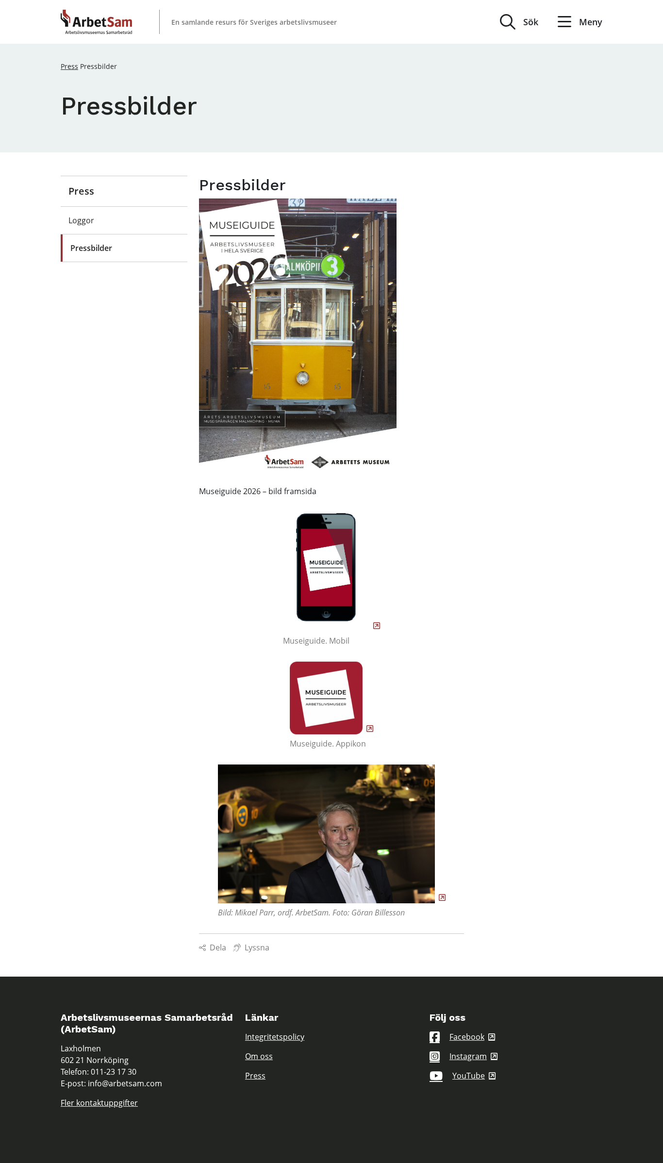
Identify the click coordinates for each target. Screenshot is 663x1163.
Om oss (259, 1056)
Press (69, 66)
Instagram (468, 1056)
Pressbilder (91, 248)
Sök (530, 22)
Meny (590, 22)
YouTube (468, 1075)
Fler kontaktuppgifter (99, 1102)
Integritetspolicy (274, 1036)
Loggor (81, 220)
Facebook (466, 1036)
